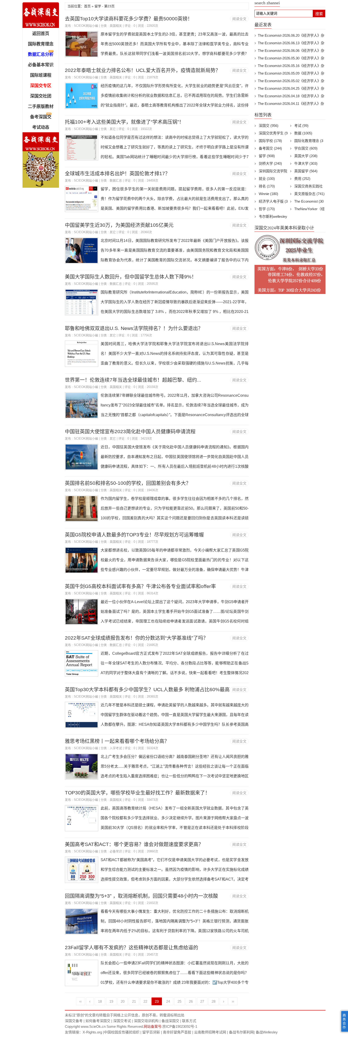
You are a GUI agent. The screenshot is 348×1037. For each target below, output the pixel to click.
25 (179, 1001)
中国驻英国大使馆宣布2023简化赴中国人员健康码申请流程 (130, 431)
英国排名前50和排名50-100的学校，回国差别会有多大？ (128, 483)
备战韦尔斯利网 (241, 1032)
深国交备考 (74, 1021)
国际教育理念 (41, 44)
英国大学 (305, 156)
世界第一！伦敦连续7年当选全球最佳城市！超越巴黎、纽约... (133, 380)
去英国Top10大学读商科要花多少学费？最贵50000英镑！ (128, 18)
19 (111, 1001)
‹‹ (80, 1001)
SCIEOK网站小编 (86, 25)
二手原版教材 (41, 106)
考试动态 (40, 127)
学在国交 (305, 148)
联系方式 (189, 1021)
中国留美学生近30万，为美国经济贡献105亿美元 (119, 225)
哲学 (267, 209)
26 (191, 1001)
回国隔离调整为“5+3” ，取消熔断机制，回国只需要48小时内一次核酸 (141, 896)
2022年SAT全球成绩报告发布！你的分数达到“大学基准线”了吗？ (136, 638)
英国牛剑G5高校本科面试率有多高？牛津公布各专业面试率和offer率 (140, 586)
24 (168, 1001)
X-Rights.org (92, 1032)
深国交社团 (40, 96)
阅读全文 (239, 19)
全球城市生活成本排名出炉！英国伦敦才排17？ (117, 173)
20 (123, 1001)
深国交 (268, 126)
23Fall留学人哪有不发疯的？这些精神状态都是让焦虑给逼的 (131, 947)
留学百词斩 (151, 1032)
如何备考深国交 (97, 1021)
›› (233, 1001)
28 (213, 1001)
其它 (113, 129)
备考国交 (270, 148)
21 (134, 1001)
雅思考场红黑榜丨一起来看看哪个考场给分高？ (117, 741)
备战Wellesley (267, 1032)
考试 (301, 126)
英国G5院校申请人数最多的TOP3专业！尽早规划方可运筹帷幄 (134, 534)
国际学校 (270, 141)
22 (145, 1001)
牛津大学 (305, 163)
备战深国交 (170, 1021)
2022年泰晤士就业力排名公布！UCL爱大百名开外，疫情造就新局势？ (142, 70)
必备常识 (116, 851)
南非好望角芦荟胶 (177, 1032)
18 (100, 1001)
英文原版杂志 (309, 194)
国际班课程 (40, 75)
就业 (267, 179)
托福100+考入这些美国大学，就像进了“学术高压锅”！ (124, 122)
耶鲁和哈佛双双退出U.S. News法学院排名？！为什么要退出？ (134, 328)
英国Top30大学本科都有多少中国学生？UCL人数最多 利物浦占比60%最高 (147, 689)
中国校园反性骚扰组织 (121, 1032)
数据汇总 (116, 180)
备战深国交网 (40, 15)
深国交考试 (122, 1021)
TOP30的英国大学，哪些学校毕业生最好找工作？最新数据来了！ (137, 792)
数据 (303, 133)
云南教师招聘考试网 (210, 1032)
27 (202, 1001)
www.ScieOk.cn (93, 1026)
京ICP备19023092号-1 (179, 1026)
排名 (267, 186)
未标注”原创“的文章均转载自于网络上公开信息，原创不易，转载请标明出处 (124, 1015)
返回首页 (40, 33)
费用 (302, 179)
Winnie (268, 194)
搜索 (319, 14)
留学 (267, 156)
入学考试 (116, 748)
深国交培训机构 (146, 1021)
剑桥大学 (270, 163)
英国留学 (305, 171)
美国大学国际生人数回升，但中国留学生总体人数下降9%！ (130, 276)
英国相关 (116, 25)
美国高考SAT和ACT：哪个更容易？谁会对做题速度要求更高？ (134, 844)
